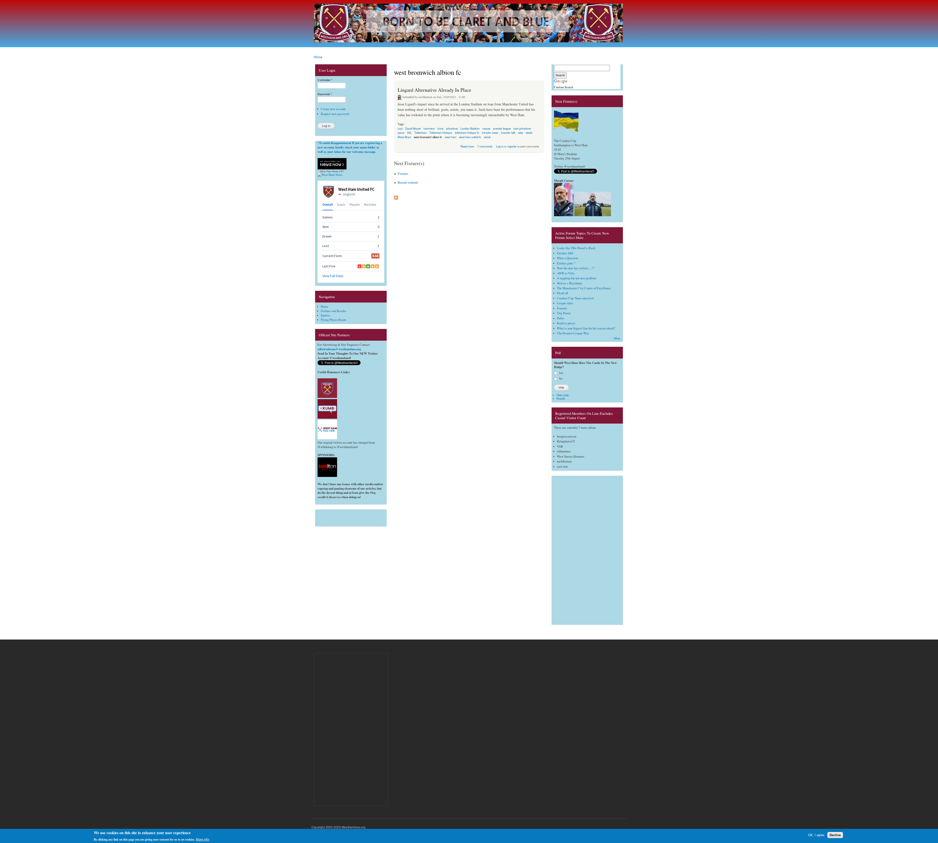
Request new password (335, 114)
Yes (561, 373)
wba (520, 133)
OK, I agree (816, 835)
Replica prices (566, 323)
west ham (450, 137)
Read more (467, 146)
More (617, 338)
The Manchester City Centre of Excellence (584, 288)
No (561, 378)
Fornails (562, 308)
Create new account (333, 109)
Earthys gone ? (566, 263)
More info (202, 839)
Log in (499, 146)
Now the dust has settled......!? (575, 268)
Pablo (560, 318)
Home (318, 57)
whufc (487, 137)
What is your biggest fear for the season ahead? (586, 328)
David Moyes (413, 128)
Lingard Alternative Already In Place (434, 90)
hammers (429, 128)
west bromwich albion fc (428, 137)
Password (325, 94)
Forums (403, 173)
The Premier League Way (573, 333)
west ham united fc (470, 137)
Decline (835, 835)
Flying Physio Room (333, 320)
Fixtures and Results (333, 311)
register (512, 146)
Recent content (408, 182)
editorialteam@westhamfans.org (339, 349)
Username (325, 80)
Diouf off (562, 293)
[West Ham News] (330, 175)
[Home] (469, 23)
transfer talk (508, 133)
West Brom (404, 137)
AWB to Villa (566, 273)
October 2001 (565, 253)
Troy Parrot (564, 313)
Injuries (325, 315)
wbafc (529, 133)
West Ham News (329, 171)
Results (560, 398)
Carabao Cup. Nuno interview (575, 298)
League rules (565, 303)
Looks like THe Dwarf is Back (576, 248)
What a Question (567, 258)
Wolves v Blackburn (569, 283)
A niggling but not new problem (576, 278)
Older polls (562, 395)
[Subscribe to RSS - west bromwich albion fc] (396, 196)
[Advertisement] (351, 516)
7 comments (484, 146)
